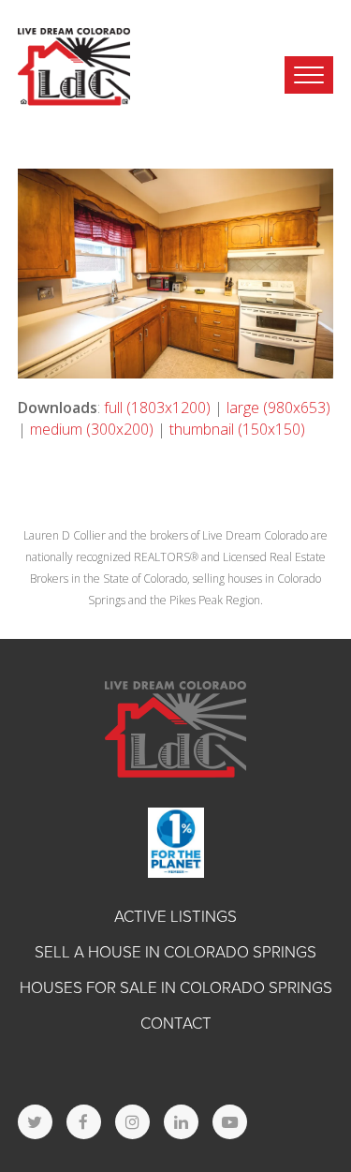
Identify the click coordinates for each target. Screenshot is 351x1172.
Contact (176, 1023)
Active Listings (175, 917)
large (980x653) (278, 407)
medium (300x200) (92, 429)
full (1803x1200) (157, 407)
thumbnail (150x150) (237, 429)
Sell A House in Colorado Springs (175, 952)
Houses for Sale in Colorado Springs (176, 988)
